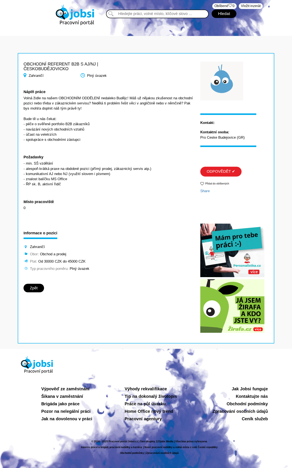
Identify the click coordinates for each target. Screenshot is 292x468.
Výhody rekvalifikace (146, 388)
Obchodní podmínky (247, 403)
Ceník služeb (255, 418)
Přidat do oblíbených (217, 183)
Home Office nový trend (149, 411)
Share (205, 191)
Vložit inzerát (251, 6)
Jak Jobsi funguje (250, 388)
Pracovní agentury (143, 418)
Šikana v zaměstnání (62, 396)
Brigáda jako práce (60, 403)
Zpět (34, 288)
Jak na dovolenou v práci (66, 418)
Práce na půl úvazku (145, 403)
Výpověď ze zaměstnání (65, 388)
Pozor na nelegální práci (66, 411)
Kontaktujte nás (252, 396)
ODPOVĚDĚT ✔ (221, 171)
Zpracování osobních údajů (240, 411)
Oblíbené (224, 6)
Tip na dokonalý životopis (151, 396)
